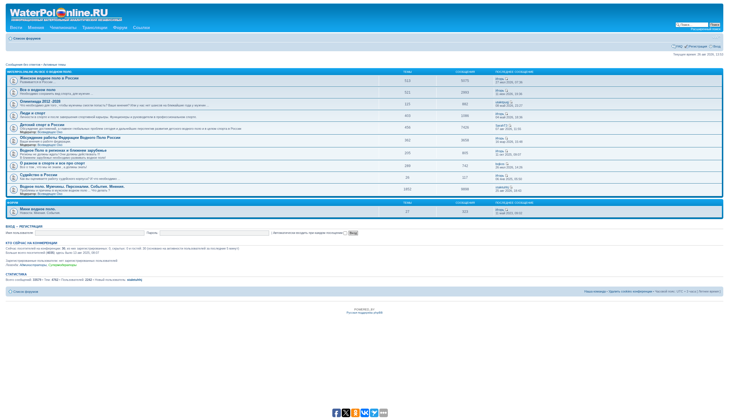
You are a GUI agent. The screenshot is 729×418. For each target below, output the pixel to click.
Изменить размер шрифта (716, 37)
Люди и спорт (32, 113)
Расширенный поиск (705, 29)
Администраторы (33, 265)
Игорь (499, 79)
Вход (716, 46)
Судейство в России (38, 175)
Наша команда (595, 291)
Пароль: (152, 232)
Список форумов (27, 38)
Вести (16, 27)
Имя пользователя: (20, 232)
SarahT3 (501, 125)
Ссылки (141, 27)
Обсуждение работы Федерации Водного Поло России (70, 137)
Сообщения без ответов (23, 64)
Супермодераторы (62, 265)
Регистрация (698, 46)
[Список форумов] (66, 13)
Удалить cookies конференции (630, 291)
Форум (120, 27)
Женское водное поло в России (49, 78)
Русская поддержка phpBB (365, 312)
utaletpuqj (502, 102)
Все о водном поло (38, 90)
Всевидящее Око (50, 132)
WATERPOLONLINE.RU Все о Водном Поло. (39, 71)
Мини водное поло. (38, 209)
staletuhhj (502, 187)
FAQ (679, 46)
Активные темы (54, 64)
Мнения (36, 27)
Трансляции (94, 27)
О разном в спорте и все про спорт (52, 163)
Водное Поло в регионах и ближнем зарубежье (63, 150)
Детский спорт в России (42, 125)
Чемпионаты (63, 27)
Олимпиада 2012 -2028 (40, 101)
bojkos (500, 164)
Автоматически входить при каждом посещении (308, 232)
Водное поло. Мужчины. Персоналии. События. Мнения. (72, 186)
